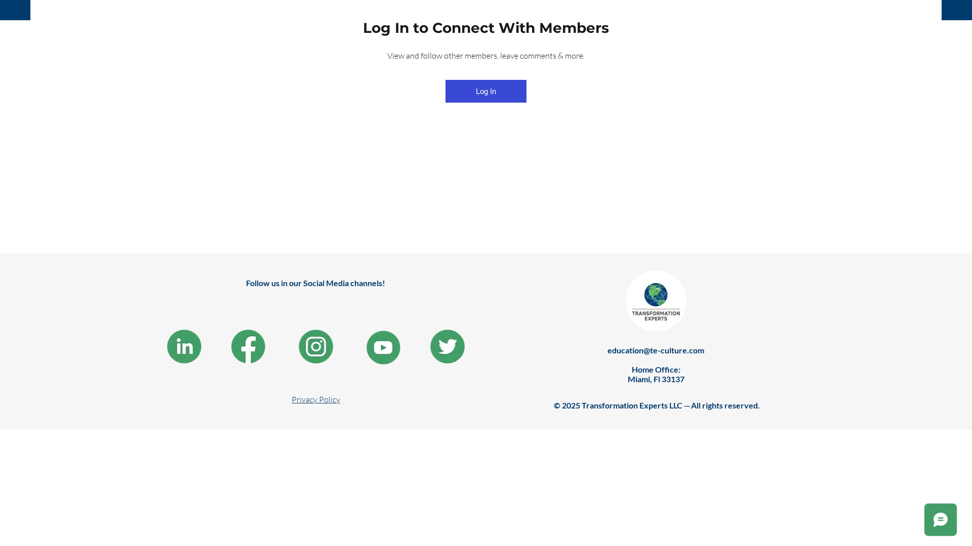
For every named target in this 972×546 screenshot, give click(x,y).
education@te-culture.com (656, 350)
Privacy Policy (316, 399)
